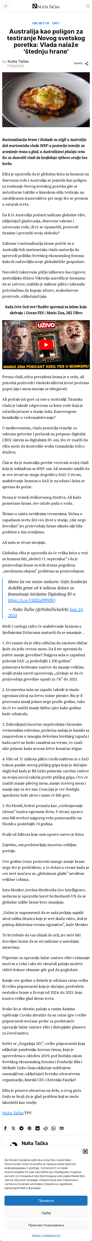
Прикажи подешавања (46, 1225)
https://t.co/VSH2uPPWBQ (31, 600)
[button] (85, 1151)
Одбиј (46, 1213)
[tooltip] (5, 1128)
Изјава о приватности (46, 1235)
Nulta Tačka (18, 61)
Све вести (40, 23)
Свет (56, 23)
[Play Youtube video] (46, 344)
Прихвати (46, 1201)
